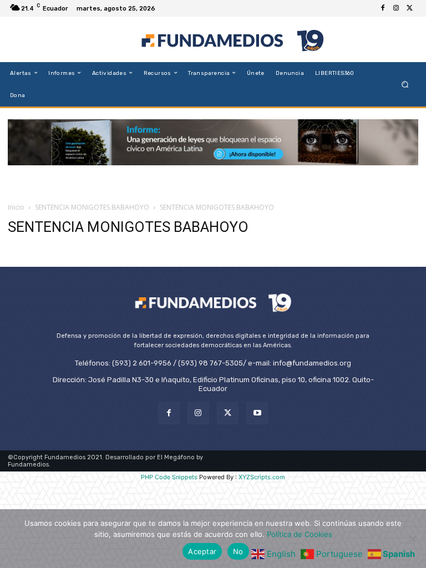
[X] (409, 8)
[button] (405, 84)
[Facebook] (382, 8)
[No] (412, 538)
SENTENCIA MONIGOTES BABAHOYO (92, 207)
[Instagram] (396, 8)
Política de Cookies (299, 534)
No (238, 551)
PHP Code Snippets (169, 477)
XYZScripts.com (262, 477)
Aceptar (202, 551)
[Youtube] (257, 413)
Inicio (16, 207)
